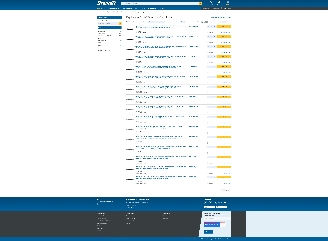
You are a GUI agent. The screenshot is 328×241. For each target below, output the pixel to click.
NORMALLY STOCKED (110, 35)
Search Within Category (105, 20)
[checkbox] (98, 33)
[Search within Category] (120, 23)
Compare (211, 32)
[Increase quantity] (215, 26)
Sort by (145, 22)
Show (177, 22)
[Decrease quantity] (208, 26)
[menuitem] (102, 8)
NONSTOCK (110, 33)
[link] (220, 22)
